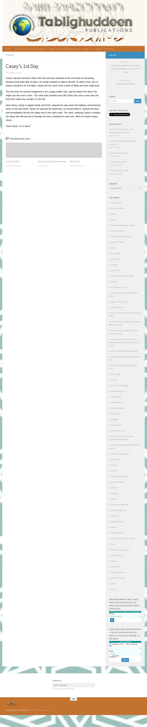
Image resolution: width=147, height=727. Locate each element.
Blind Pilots (75, 161)
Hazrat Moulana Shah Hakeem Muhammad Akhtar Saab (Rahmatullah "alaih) (123, 342)
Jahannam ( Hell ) (117, 402)
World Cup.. (115, 566)
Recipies (114, 465)
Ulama (113, 527)
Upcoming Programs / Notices (123, 538)
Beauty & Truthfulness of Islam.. (123, 225)
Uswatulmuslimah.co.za (120, 549)
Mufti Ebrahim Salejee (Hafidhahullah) (30, 48)
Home (8, 48)
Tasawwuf (115, 516)
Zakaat (113, 589)
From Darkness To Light (120, 170)
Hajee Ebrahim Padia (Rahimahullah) (65, 48)
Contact (98, 48)
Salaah (113, 470)
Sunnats (114, 499)
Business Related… (118, 231)
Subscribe (115, 493)
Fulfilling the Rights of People (122, 276)
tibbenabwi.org (117, 521)
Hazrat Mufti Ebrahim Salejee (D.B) (124, 351)
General (114, 281)
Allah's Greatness (117, 208)
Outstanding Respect (119, 153)
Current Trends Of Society (121, 236)
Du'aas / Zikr (115, 259)
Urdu (113, 544)
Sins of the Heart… (118, 482)
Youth (113, 583)
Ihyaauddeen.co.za (118, 391)
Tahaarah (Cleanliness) (119, 504)
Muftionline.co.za (117, 430)
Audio (113, 219)
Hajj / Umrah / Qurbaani (120, 301)
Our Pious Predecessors (120, 454)
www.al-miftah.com (118, 572)
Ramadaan (115, 459)
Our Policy (109, 48)
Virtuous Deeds (117, 555)
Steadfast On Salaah (119, 161)
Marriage (114, 419)
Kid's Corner (115, 413)
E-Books (114, 264)
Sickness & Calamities (119, 476)
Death (113, 248)
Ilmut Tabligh (116, 396)
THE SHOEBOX (12, 161)
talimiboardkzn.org (118, 510)
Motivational (116, 425)
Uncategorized (117, 532)
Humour (10, 55)
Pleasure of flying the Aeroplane (52, 161)
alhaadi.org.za (116, 202)
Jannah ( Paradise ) (118, 408)
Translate (70, 688)
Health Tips (115, 374)
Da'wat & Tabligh (117, 242)
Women (114, 561)
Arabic (113, 214)
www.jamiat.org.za (118, 578)
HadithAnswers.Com (119, 287)
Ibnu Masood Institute (119, 385)
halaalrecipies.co (117, 307)
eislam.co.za (116, 270)
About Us (88, 48)
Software (114, 487)
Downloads (115, 253)
